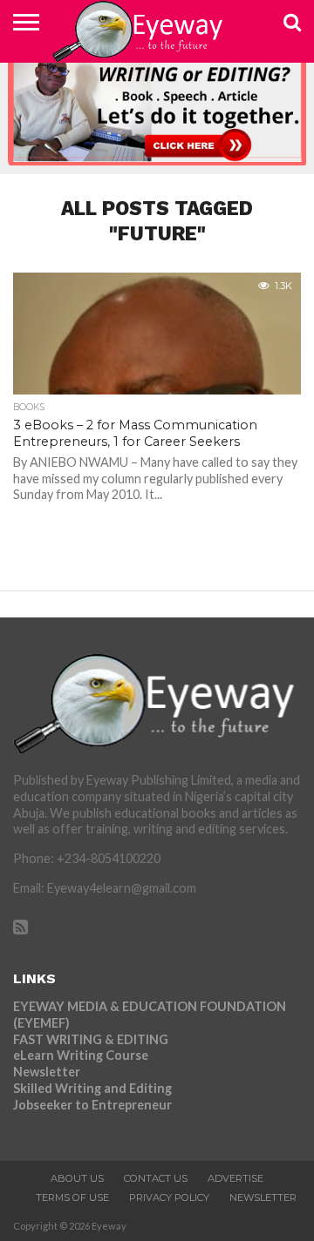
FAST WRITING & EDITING (90, 1039)
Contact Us (156, 1178)
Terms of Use (72, 1197)
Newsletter (46, 1071)
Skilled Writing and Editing (92, 1088)
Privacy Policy (169, 1197)
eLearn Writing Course (80, 1055)
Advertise (235, 1178)
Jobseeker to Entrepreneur (92, 1104)
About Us (77, 1178)
